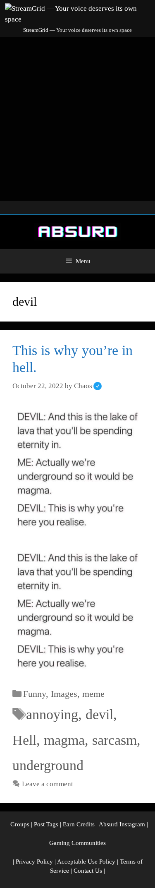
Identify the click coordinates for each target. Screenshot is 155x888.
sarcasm (114, 740)
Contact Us (88, 870)
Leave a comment (47, 784)
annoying (52, 714)
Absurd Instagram (122, 824)
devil (99, 714)
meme (93, 694)
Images (64, 694)
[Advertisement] (77, 119)
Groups (19, 824)
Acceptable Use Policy (86, 861)
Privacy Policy (34, 861)
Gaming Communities (77, 843)
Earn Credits (79, 824)
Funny (34, 694)
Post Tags (46, 824)
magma (64, 740)
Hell (24, 740)
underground (47, 765)
